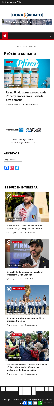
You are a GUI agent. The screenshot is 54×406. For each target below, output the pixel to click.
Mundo (10, 62)
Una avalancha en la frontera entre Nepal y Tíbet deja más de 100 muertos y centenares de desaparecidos (27, 367)
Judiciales (17, 242)
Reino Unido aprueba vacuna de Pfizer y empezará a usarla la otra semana (26, 96)
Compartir (48, 402)
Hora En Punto (32, 104)
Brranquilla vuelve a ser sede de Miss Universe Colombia (25, 319)
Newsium (47, 399)
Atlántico (17, 335)
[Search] (49, 35)
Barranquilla (19, 196)
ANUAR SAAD (31, 233)
